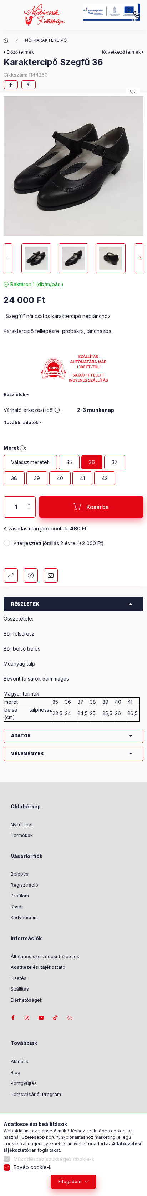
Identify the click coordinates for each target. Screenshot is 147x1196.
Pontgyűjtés (24, 1083)
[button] (73, 166)
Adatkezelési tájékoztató (38, 967)
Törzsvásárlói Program (36, 1094)
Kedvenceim (24, 917)
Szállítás (20, 989)
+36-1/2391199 (136, 15)
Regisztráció (24, 885)
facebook (13, 1018)
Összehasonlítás (11, 575)
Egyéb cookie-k (33, 1167)
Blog (15, 1072)
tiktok (56, 1018)
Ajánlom (51, 575)
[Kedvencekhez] (133, 92)
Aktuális (19, 1061)
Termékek (22, 835)
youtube (41, 1018)
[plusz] (29, 502)
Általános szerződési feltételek (45, 956)
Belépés (20, 874)
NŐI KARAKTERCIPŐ (46, 40)
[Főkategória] (6, 40)
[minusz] (29, 512)
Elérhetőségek (26, 1000)
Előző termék (20, 52)
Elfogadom (69, 1181)
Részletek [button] (25, 604)
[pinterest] (28, 84)
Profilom (20, 895)
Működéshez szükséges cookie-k (54, 1159)
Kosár (17, 907)
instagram (27, 1018)
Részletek (14, 394)
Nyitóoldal (21, 824)
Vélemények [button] (27, 753)
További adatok (21, 422)
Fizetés (18, 978)
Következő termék (121, 52)
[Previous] (8, 258)
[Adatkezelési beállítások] (70, 1018)
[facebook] (11, 84)
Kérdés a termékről (31, 575)
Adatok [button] (21, 735)
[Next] (139, 258)
